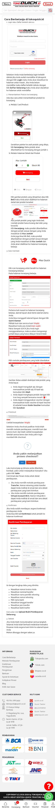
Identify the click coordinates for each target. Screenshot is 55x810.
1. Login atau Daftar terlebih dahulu (20, 22)
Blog (4, 684)
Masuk (48, 4)
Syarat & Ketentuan (10, 677)
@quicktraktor (40, 708)
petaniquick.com (41, 715)
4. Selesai (10, 619)
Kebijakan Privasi (9, 680)
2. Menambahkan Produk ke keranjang (21, 95)
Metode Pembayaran (11, 661)
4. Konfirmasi (11, 505)
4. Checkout (11, 412)
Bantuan (5, 674)
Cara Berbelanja (9, 657)
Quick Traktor (40, 704)
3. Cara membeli (12, 251)
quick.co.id (39, 701)
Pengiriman (7, 670)
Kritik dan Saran (8, 687)
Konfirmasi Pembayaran (7, 665)
